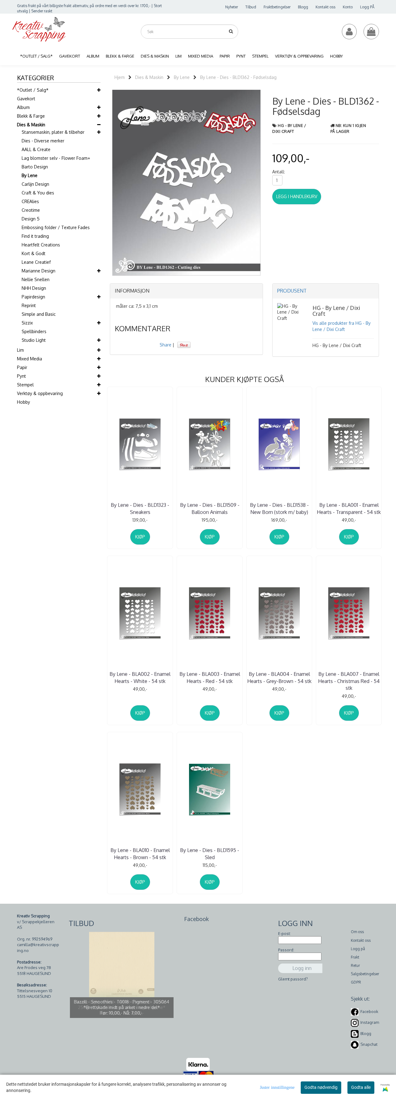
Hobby (23, 402)
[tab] (186, 291)
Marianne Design (38, 270)
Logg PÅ (367, 7)
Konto (348, 7)
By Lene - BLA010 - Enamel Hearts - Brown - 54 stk (140, 853)
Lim (20, 350)
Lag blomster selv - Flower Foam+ (56, 158)
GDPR (356, 982)
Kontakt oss (325, 7)
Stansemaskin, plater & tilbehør (53, 132)
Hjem (119, 77)
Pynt (21, 376)
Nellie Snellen (36, 279)
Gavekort (26, 98)
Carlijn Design (35, 184)
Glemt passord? (293, 978)
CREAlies (30, 201)
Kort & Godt (33, 253)
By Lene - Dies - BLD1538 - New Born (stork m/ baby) (279, 508)
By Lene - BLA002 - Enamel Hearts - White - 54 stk (140, 677)
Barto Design (35, 166)
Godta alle (361, 1087)
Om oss (357, 931)
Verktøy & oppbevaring (40, 393)
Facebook (369, 1011)
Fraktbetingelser (277, 7)
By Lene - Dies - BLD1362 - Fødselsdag (238, 77)
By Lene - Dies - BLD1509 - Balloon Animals (209, 508)
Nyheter (231, 7)
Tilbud (250, 7)
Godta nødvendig (321, 1087)
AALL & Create (36, 149)
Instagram (369, 1022)
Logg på (358, 948)
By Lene (29, 175)
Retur (355, 965)
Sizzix (27, 322)
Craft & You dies (38, 192)
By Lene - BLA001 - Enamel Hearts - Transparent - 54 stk (349, 508)
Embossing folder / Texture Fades (56, 227)
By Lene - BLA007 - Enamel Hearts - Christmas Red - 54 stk (349, 681)
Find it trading (35, 236)
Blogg (303, 7)
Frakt (355, 957)
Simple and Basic (39, 314)
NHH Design (34, 288)
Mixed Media (29, 358)
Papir (22, 367)
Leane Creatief (36, 262)
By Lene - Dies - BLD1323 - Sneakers (140, 508)
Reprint (29, 305)
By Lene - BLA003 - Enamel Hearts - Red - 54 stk (209, 677)
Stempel (25, 384)
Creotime (31, 210)
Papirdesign (33, 296)
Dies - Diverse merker (43, 140)
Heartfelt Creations (41, 244)
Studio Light (34, 340)
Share (165, 344)
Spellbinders (34, 331)
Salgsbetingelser (365, 974)
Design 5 (31, 218)
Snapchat (368, 1044)
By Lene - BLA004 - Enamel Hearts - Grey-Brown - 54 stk (279, 677)
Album (23, 107)
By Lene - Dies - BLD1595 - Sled (209, 853)
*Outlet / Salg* (33, 90)
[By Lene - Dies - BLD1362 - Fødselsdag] (186, 182)
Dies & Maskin (31, 124)
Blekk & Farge (31, 116)
